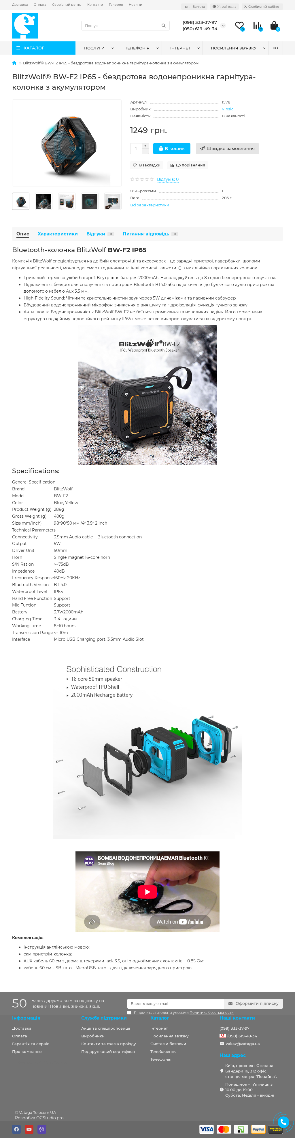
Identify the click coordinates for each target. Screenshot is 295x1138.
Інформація (26, 1018)
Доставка (20, 5)
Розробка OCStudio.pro (39, 1117)
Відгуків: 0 (168, 179)
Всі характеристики (149, 205)
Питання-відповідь (149, 234)
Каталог (159, 1018)
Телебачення (163, 1051)
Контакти (95, 5)
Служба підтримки (104, 1018)
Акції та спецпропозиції (105, 1028)
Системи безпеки (168, 1043)
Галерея (116, 5)
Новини (135, 5)
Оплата (40, 5)
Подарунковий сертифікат (108, 1051)
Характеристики (58, 234)
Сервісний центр (67, 5)
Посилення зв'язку (233, 48)
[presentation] (12, 201)
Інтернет (180, 48)
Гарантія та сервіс (30, 1043)
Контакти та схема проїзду (108, 1043)
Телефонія (137, 48)
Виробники (93, 1036)
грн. (194, 7)
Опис (22, 234)
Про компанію (27, 1051)
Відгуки (99, 234)
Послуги (94, 48)
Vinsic (227, 109)
